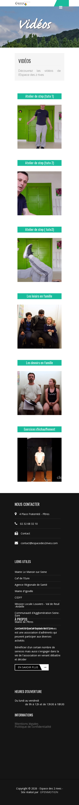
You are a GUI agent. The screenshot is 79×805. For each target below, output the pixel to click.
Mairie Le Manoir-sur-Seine (31, 572)
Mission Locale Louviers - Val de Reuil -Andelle (37, 605)
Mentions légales (26, 724)
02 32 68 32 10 (29, 523)
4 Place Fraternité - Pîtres (34, 514)
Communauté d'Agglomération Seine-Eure (37, 614)
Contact (25, 533)
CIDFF (18, 597)
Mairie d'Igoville (24, 591)
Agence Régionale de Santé (31, 584)
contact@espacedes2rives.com (39, 543)
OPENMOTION (49, 792)
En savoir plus (28, 667)
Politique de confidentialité (33, 727)
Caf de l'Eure (22, 578)
